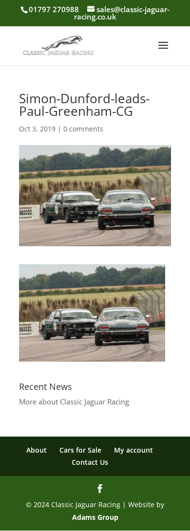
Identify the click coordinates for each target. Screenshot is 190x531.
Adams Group (95, 517)
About (36, 450)
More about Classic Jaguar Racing (74, 401)
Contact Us (90, 462)
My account (133, 450)
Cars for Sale (80, 450)
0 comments (83, 128)
